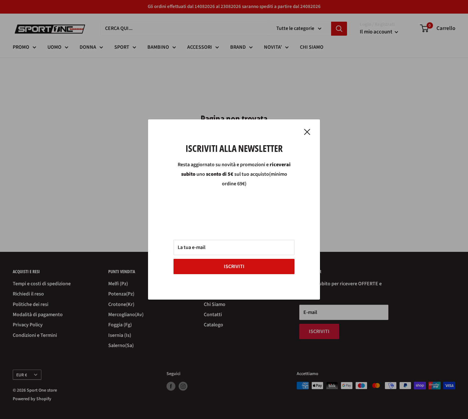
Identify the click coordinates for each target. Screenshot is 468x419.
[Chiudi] (307, 132)
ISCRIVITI (234, 266)
